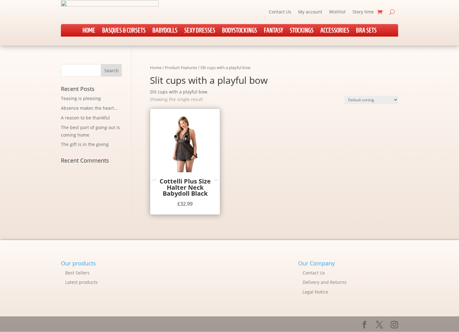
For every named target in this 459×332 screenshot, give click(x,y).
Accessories (334, 31)
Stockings (301, 31)
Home (88, 31)
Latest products (81, 282)
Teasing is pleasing (81, 98)
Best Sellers (77, 273)
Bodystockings (239, 31)
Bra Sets (366, 31)
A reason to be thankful (85, 118)
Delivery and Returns (325, 282)
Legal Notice (315, 292)
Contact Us (280, 12)
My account (310, 12)
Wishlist (337, 12)
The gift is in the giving (85, 144)
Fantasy (273, 31)
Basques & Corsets (124, 31)
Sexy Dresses (199, 31)
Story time (363, 12)
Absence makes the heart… (89, 108)
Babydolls (164, 31)
